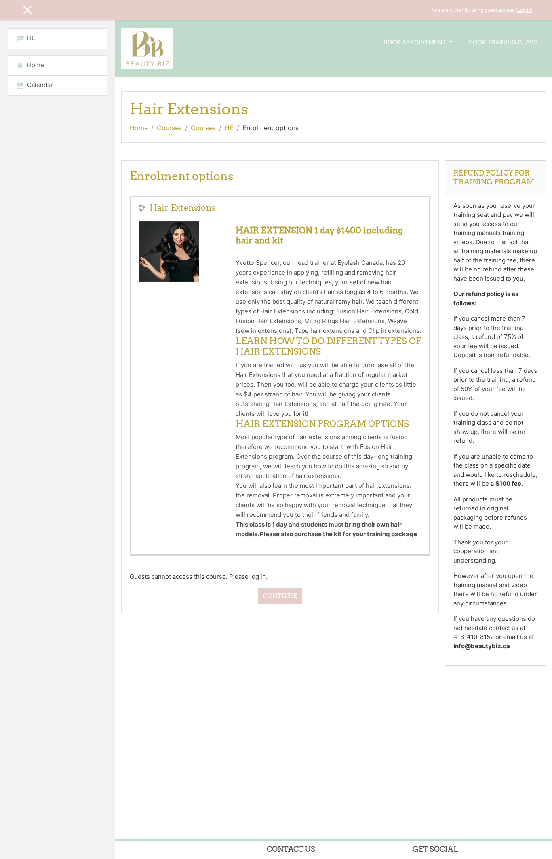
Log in (524, 10)
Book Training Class (503, 42)
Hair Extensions (183, 207)
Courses (169, 128)
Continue (280, 595)
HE (229, 128)
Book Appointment (415, 42)
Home (139, 128)
